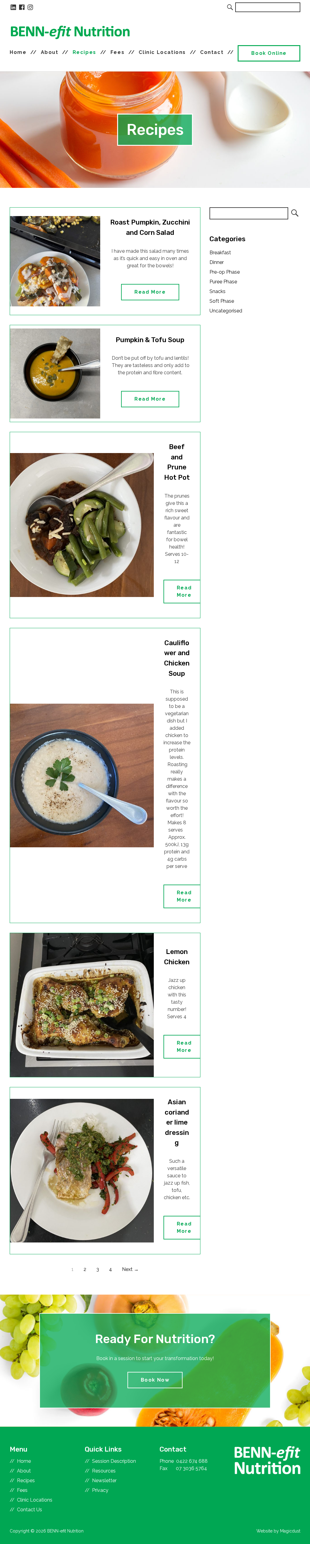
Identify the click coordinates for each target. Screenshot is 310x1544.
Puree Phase (223, 282)
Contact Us (29, 1509)
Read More (150, 292)
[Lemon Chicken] (82, 1005)
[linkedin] (13, 7)
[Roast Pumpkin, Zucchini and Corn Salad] (55, 261)
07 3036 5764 (191, 1468)
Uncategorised (225, 311)
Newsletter (104, 1480)
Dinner (216, 262)
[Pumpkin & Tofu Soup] (55, 373)
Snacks (217, 291)
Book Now (155, 1380)
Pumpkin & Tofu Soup (150, 340)
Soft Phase (221, 301)
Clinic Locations (162, 52)
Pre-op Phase (224, 272)
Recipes (84, 52)
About (49, 52)
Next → (130, 1269)
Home (18, 52)
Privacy (100, 1490)
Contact (211, 52)
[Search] (230, 7)
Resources (104, 1471)
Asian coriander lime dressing (177, 1122)
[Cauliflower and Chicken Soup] (82, 776)
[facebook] (21, 7)
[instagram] (30, 7)
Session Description (114, 1461)
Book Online (269, 53)
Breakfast (220, 252)
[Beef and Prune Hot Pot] (82, 525)
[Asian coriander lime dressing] (82, 1171)
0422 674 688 (192, 1461)
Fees (117, 52)
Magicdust (290, 1531)
